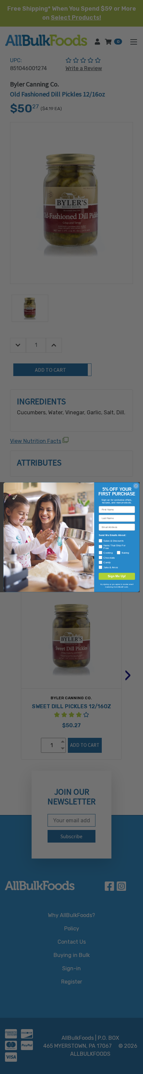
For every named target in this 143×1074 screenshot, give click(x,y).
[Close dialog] (136, 485)
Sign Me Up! (117, 576)
